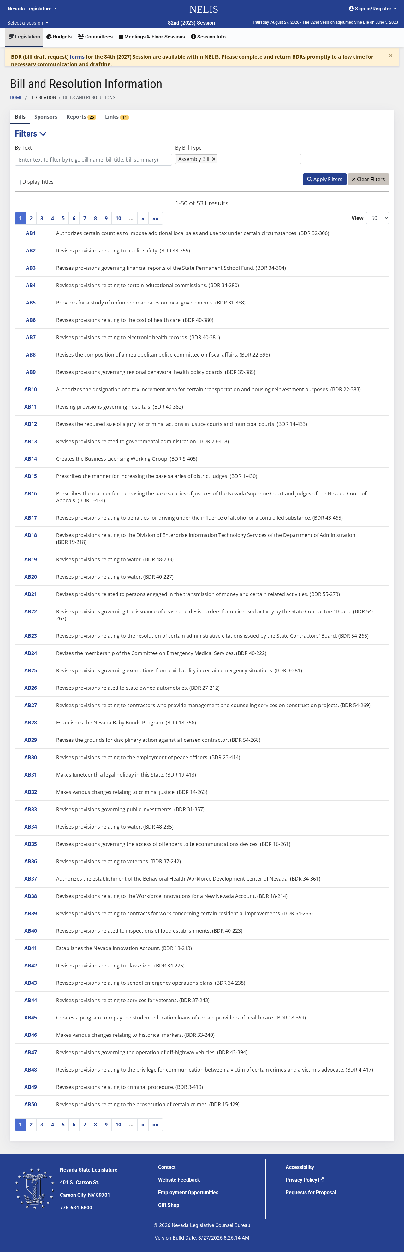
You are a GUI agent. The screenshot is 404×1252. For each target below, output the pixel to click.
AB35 (30, 844)
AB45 (30, 1017)
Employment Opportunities (188, 1193)
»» (155, 218)
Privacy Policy (302, 1180)
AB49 (30, 1087)
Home (16, 98)
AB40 (30, 930)
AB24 (30, 653)
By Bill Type (188, 147)
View (358, 218)
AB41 (30, 948)
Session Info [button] (211, 37)
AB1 (31, 233)
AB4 (31, 285)
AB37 (30, 878)
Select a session (26, 23)
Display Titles (38, 181)
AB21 (30, 594)
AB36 (30, 861)
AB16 (30, 493)
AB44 (30, 1000)
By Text (23, 147)
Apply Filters (327, 179)
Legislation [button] (27, 37)
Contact (166, 1167)
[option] (196, 158)
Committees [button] (98, 37)
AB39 (30, 913)
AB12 (30, 424)
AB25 (30, 670)
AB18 (30, 535)
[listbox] (222, 159)
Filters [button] (27, 133)
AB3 (31, 267)
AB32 (30, 791)
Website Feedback (179, 1180)
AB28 (30, 722)
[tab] (20, 117)
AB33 (30, 809)
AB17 (30, 517)
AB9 (31, 372)
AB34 (30, 826)
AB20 (30, 576)
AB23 (30, 635)
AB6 (31, 319)
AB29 (30, 739)
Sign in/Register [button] (373, 9)
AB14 (30, 458)
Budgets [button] (62, 37)
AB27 (30, 705)
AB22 (30, 611)
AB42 (30, 965)
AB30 (30, 757)
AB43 (30, 982)
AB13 (30, 441)
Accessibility (300, 1167)
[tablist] (202, 625)
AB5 (31, 302)
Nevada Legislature (30, 9)
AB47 (30, 1052)
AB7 (31, 337)
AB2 (31, 250)
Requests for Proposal (311, 1193)
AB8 (31, 354)
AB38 (30, 896)
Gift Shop (168, 1205)
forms (77, 56)
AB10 (30, 389)
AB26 (30, 687)
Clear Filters (370, 179)
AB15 (30, 476)
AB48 (30, 1069)
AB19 (30, 559)
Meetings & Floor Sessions (154, 37)
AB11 (30, 406)
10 (118, 218)
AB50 (30, 1104)
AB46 (30, 1034)
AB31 (30, 774)
